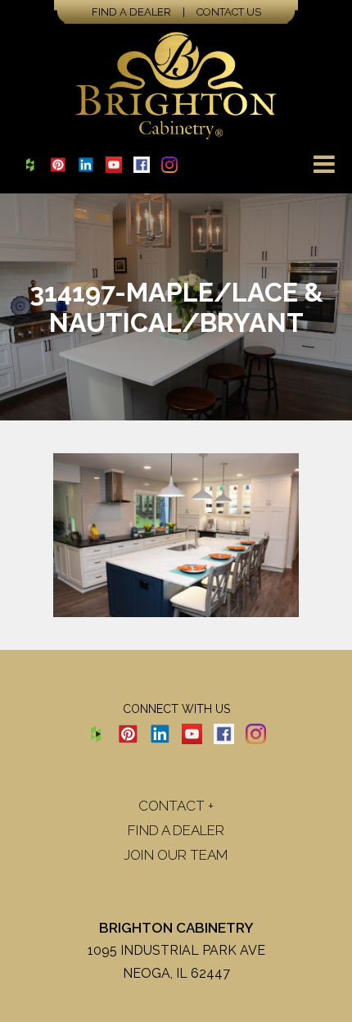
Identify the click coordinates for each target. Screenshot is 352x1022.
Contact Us (228, 12)
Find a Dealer (131, 12)
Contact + (176, 805)
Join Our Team (176, 855)
